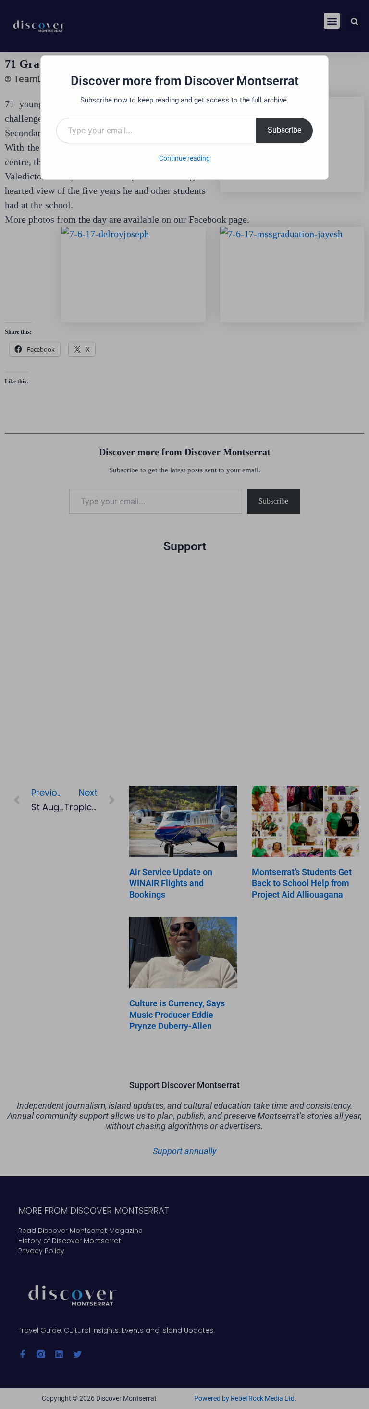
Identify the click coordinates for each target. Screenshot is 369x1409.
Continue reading (184, 158)
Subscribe (284, 130)
